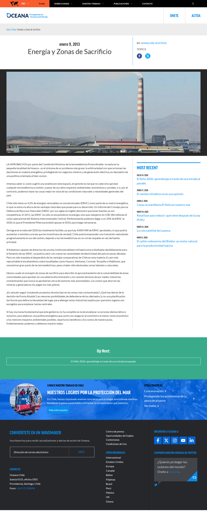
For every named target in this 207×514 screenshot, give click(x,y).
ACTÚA (196, 15)
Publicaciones (121, 3)
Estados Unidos (114, 461)
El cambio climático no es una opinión (160, 194)
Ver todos (150, 406)
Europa (110, 466)
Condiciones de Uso (116, 443)
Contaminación (154, 391)
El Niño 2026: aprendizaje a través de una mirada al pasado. (103, 361)
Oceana (174, 472)
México (110, 492)
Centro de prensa (115, 431)
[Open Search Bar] (193, 3)
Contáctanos (113, 439)
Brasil (109, 483)
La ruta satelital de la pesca (153, 230)
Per (108, 488)
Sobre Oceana (61, 3)
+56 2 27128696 (25, 488)
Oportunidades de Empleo (119, 435)
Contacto (147, 3)
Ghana (109, 501)
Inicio (8, 29)
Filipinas (110, 479)
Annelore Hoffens (154, 43)
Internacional (113, 457)
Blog (14, 29)
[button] (139, 56)
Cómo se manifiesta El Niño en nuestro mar (164, 205)
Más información (58, 410)
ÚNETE (174, 15)
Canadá (110, 470)
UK (108, 496)
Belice (109, 474)
